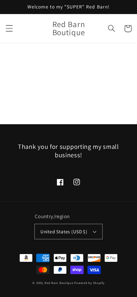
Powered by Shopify (89, 283)
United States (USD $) (63, 231)
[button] (9, 28)
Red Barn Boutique (59, 283)
